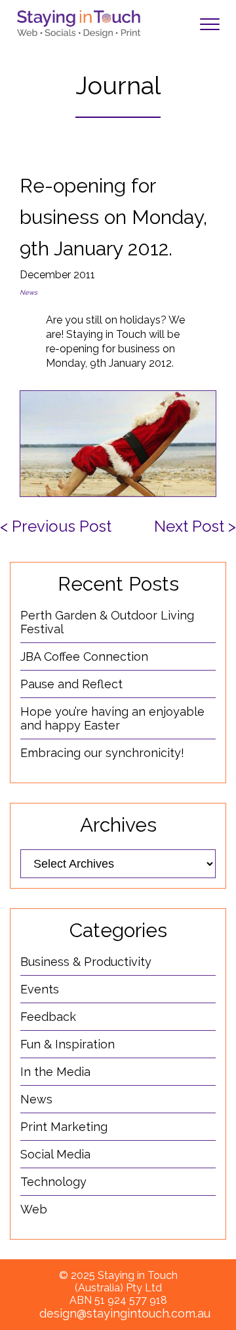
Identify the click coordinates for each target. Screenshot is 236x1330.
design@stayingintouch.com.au (124, 1313)
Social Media (55, 1154)
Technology (53, 1182)
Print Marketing (64, 1127)
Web (33, 1209)
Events (39, 989)
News (28, 292)
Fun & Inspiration (67, 1044)
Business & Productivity (85, 962)
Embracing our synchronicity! (102, 753)
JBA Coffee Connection (84, 656)
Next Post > (195, 526)
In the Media (55, 1072)
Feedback (48, 1017)
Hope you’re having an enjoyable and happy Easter (112, 718)
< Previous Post (55, 526)
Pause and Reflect (71, 684)
